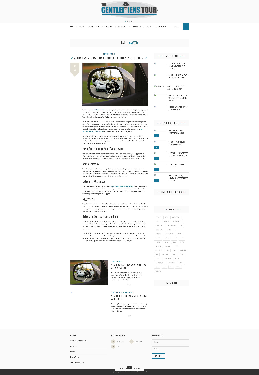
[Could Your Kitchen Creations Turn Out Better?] (160, 63)
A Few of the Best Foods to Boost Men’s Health (178, 154)
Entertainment (161, 26)
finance (167, 238)
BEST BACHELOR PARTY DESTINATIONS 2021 (175, 87)
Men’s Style (122, 26)
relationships (159, 263)
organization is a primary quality (122, 186)
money (174, 254)
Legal (167, 250)
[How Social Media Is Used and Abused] (160, 142)
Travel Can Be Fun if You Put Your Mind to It (178, 76)
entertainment (169, 234)
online (157, 258)
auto (166, 217)
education (158, 234)
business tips (171, 225)
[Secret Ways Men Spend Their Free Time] (160, 107)
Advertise (73, 346)
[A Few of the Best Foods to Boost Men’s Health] (160, 153)
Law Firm (168, 246)
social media (171, 263)
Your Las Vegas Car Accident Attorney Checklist (109, 58)
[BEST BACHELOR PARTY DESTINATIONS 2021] (159, 86)
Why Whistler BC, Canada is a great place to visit (178, 178)
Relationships (94, 26)
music (182, 254)
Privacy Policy (74, 357)
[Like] (75, 66)
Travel (148, 26)
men (157, 254)
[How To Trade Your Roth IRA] (160, 164)
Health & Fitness (109, 54)
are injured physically (96, 110)
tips (171, 267)
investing (158, 246)
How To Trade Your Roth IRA (176, 165)
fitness (175, 238)
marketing (183, 250)
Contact (175, 26)
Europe (179, 234)
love (175, 250)
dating (169, 229)
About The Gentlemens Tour (78, 340)
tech (164, 267)
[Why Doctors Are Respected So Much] (160, 130)
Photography (167, 258)
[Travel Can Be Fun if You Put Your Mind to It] (160, 75)
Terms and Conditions (77, 362)
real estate (178, 258)
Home (72, 26)
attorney (158, 217)
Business (166, 221)
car (181, 225)
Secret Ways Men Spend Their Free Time (177, 108)
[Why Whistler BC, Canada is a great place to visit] (160, 175)
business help (177, 221)
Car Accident (159, 229)
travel (178, 267)
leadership (159, 250)
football (184, 238)
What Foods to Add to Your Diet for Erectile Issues (177, 98)
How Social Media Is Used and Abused (176, 143)
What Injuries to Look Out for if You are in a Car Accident (128, 266)
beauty (157, 221)
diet (176, 229)
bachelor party (176, 217)
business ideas (160, 225)
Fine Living (109, 26)
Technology (136, 26)
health (166, 242)
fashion (158, 238)
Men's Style (129, 293)
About (81, 26)
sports (181, 263)
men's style (165, 254)
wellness (158, 271)
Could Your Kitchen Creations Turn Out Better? (176, 66)
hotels (182, 242)
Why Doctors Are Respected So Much (176, 131)
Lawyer (176, 246)
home (174, 242)
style (157, 267)
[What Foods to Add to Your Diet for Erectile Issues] (160, 95)
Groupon (158, 242)
